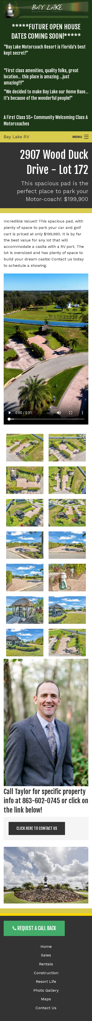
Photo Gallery (46, 990)
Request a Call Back (36, 928)
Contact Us (46, 1007)
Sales (46, 955)
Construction (46, 972)
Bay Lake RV (16, 136)
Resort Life (46, 981)
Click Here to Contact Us (36, 828)
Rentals (46, 964)
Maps (46, 999)
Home (46, 946)
